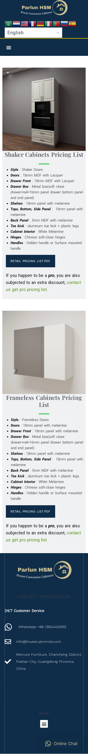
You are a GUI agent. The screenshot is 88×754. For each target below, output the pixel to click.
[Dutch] (17, 23)
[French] (33, 23)
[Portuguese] (57, 23)
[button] (8, 47)
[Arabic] (9, 23)
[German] (41, 23)
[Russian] (65, 23)
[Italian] (49, 23)
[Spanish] (73, 23)
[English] (25, 23)
